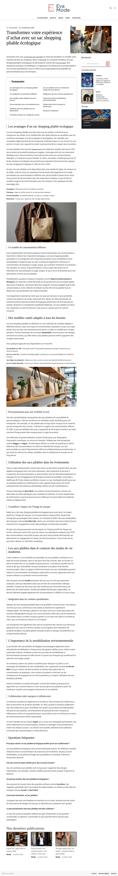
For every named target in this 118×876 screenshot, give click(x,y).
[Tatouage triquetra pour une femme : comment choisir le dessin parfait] (66, 839)
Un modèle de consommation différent (23, 94)
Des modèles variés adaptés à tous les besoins (23, 99)
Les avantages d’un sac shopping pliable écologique (24, 89)
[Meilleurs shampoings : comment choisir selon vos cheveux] (87, 96)
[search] (110, 8)
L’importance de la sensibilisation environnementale (54, 99)
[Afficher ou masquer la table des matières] (49, 81)
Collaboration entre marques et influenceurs (54, 105)
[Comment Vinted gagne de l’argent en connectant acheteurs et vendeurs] (87, 80)
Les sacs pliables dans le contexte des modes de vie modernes (56, 89)
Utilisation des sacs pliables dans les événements (22, 110)
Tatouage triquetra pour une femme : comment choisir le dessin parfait (65, 851)
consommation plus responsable (33, 57)
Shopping (98, 75)
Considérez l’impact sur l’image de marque (24, 115)
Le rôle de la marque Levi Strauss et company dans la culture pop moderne (96, 120)
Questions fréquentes (50, 111)
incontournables (61, 63)
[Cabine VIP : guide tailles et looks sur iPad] (17, 839)
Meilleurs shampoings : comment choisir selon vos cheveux (102, 98)
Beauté (98, 92)
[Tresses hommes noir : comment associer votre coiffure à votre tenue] (41, 839)
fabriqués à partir (37, 149)
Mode (8, 854)
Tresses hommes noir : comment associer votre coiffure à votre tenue (39, 851)
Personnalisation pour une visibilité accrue (24, 104)
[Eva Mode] (59, 8)
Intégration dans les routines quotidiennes (58, 94)
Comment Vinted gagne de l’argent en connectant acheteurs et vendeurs (103, 81)
